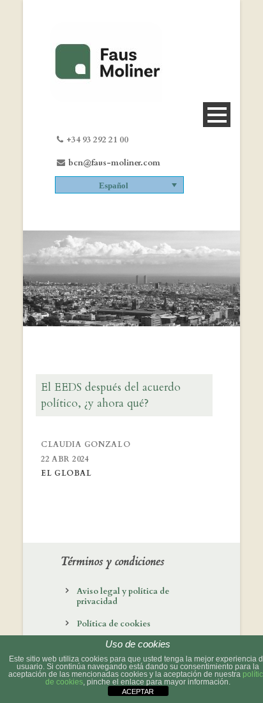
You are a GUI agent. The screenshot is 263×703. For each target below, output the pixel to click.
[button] (119, 184)
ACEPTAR (138, 691)
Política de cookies (114, 624)
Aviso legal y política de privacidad (123, 596)
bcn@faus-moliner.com (114, 163)
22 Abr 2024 (65, 459)
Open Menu (216, 114)
